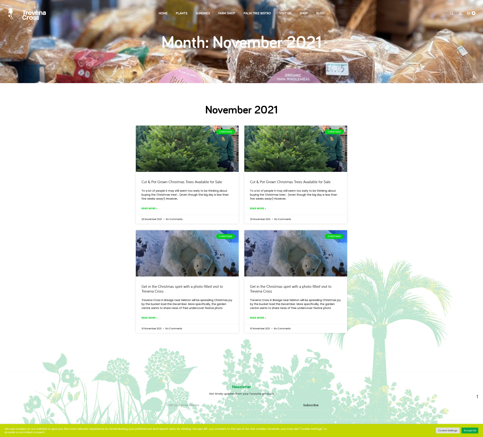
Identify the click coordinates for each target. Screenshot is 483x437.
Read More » (150, 208)
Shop (304, 13)
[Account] (460, 13)
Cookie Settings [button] (447, 430)
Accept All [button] (470, 430)
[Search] (452, 13)
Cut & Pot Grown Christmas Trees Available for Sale (182, 181)
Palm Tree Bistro (257, 13)
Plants (181, 13)
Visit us (285, 13)
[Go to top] (477, 396)
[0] (469, 13)
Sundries (203, 13)
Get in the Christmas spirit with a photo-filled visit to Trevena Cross (182, 288)
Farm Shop (226, 13)
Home (163, 13)
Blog (320, 13)
